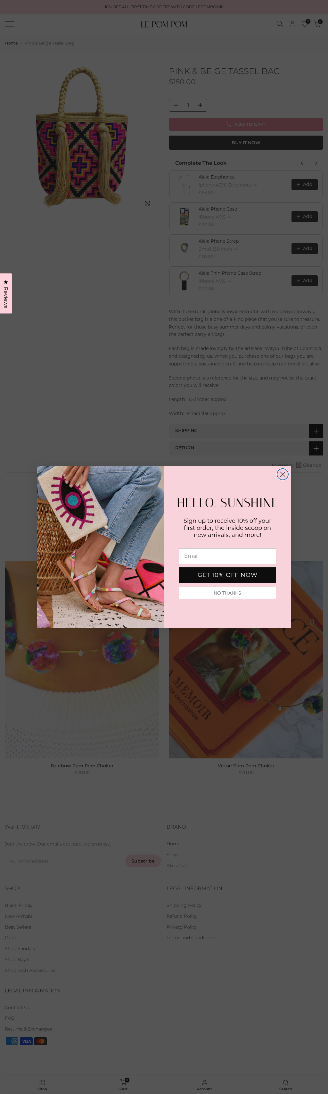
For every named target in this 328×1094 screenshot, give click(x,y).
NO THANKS (227, 593)
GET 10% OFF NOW (228, 575)
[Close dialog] (282, 474)
